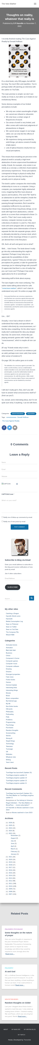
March (13, 849)
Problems (9, 719)
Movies (8, 693)
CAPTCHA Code (7, 494)
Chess (8, 655)
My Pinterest (29, 1034)
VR (7, 752)
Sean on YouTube (12, 629)
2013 (10, 878)
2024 (10, 828)
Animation (9, 647)
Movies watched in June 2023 (22, 812)
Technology (10, 743)
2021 (10, 857)
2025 (10, 825)
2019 (10, 862)
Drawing (9, 669)
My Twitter (10, 1034)
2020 (10, 859)
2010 (10, 886)
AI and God (10, 971)
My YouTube (14, 1034)
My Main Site (16, 1029)
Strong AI (9, 738)
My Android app (11, 701)
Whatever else (11, 757)
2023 (10, 830)
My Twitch (21, 1035)
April (12, 846)
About (5, 1029)
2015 (10, 873)
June (12, 843)
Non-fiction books (17, 413)
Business (9, 653)
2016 (10, 870)
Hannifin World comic (13, 616)
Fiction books (10, 679)
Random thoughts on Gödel (18, 1003)
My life (8, 703)
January (13, 854)
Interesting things (12, 690)
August (13, 838)
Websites (9, 754)
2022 (10, 833)
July (12, 841)
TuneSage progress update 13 (16, 778)
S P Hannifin (10, 807)
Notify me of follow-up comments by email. (17, 517)
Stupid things (10, 741)
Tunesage (9, 749)
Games (8, 682)
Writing (8, 760)
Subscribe (12, 587)
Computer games (12, 661)
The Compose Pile (12, 632)
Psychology (10, 725)
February (14, 851)
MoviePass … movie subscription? (17, 805)
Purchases (9, 727)
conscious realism (9, 288)
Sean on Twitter (11, 627)
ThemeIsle (27, 1040)
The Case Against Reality (10, 421)
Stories (8, 735)
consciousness (11, 417)
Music (8, 695)
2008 (10, 891)
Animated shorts (11, 645)
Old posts (9, 709)
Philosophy (31, 413)
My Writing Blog (30, 1029)
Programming (10, 722)
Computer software (12, 666)
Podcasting (10, 714)
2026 (10, 822)
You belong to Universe (25, 800)
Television (9, 746)
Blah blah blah (11, 650)
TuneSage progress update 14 (16, 775)
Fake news (9, 677)
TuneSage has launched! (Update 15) (19, 772)
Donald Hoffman (23, 417)
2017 (10, 867)
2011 (10, 883)
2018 (10, 865)
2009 (10, 889)
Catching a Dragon (12, 613)
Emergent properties (13, 674)
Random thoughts (12, 730)
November (14, 835)
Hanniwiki (9, 619)
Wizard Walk (10, 635)
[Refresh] (17, 484)
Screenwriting (10, 733)
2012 (10, 881)
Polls (7, 717)
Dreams (8, 671)
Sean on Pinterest (12, 624)
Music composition (12, 698)
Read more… (10, 954)
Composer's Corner (12, 658)
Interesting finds (11, 687)
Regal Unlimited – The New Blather (18, 803)
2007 (10, 894)
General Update (11, 685)
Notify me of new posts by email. (14, 521)
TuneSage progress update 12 (16, 780)
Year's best (10, 762)
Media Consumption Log (14, 621)
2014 (10, 875)
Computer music (11, 663)
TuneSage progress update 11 (16, 783)
